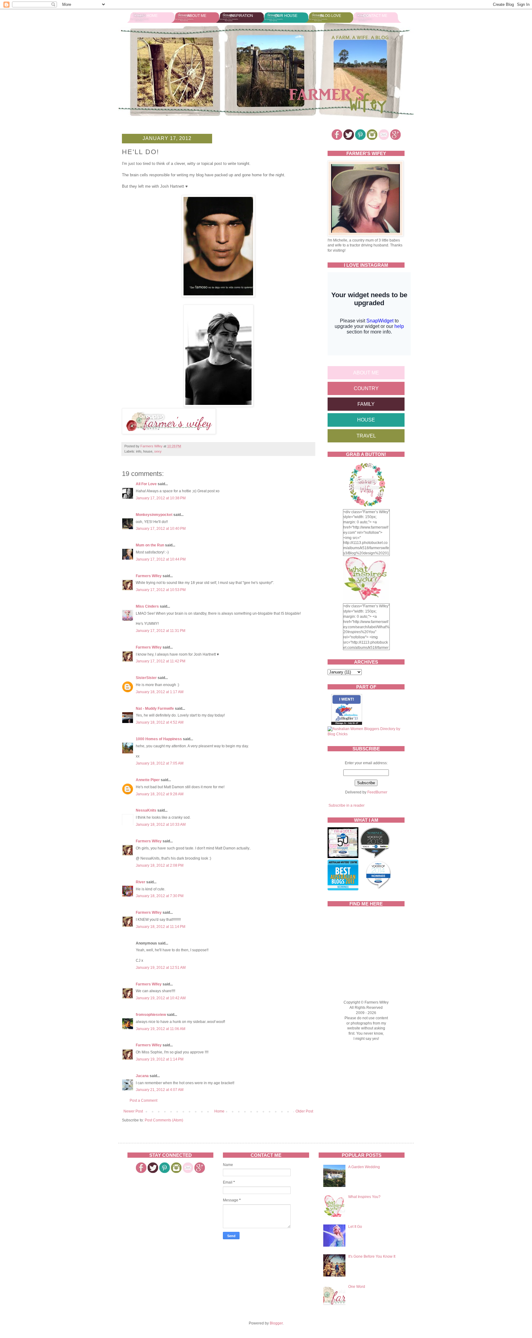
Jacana (142, 1076)
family (366, 404)
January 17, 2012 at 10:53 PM (161, 590)
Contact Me (375, 16)
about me (366, 372)
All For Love (146, 484)
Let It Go (355, 1226)
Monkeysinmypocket (154, 515)
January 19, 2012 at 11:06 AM (160, 1029)
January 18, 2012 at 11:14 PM (160, 927)
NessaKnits (146, 810)
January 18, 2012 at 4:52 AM (159, 722)
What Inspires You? (364, 1197)
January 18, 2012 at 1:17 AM (159, 692)
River (140, 882)
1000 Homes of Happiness (159, 739)
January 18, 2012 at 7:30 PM (159, 896)
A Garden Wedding (364, 1167)
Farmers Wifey (149, 576)
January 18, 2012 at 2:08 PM (159, 865)
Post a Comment (143, 1100)
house (366, 419)
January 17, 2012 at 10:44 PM (161, 559)
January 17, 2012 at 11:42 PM (160, 661)
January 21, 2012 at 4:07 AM (159, 1090)
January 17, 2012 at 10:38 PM (161, 498)
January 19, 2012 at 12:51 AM (161, 967)
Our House (286, 16)
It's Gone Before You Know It (371, 1256)
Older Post (304, 1111)
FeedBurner (377, 792)
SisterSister (146, 678)
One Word (356, 1286)
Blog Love (330, 16)
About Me (196, 16)
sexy (158, 451)
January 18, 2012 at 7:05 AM (159, 763)
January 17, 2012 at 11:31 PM (160, 631)
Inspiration (241, 16)
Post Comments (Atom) (164, 1120)
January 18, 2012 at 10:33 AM (161, 824)
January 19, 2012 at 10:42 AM (161, 998)
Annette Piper (148, 780)
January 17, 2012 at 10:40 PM (161, 528)
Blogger (276, 1323)
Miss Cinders (147, 606)
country (366, 388)
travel (366, 435)
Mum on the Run (150, 545)
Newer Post (133, 1111)
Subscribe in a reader (346, 805)
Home (152, 16)
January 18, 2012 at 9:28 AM (159, 794)
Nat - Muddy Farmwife (155, 708)
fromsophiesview (151, 1014)
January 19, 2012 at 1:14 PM (159, 1059)
